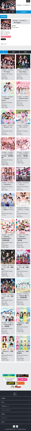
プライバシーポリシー (6, 410)
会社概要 (3, 398)
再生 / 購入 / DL (4, 36)
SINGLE (13, 52)
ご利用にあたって (5, 406)
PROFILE (4, 12)
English (3, 421)
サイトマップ (4, 418)
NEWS (2, 402)
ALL (4, 52)
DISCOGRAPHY (24, 12)
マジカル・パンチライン (23, 5)
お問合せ (3, 414)
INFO (13, 12)
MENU (28, 1)
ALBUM (25, 52)
